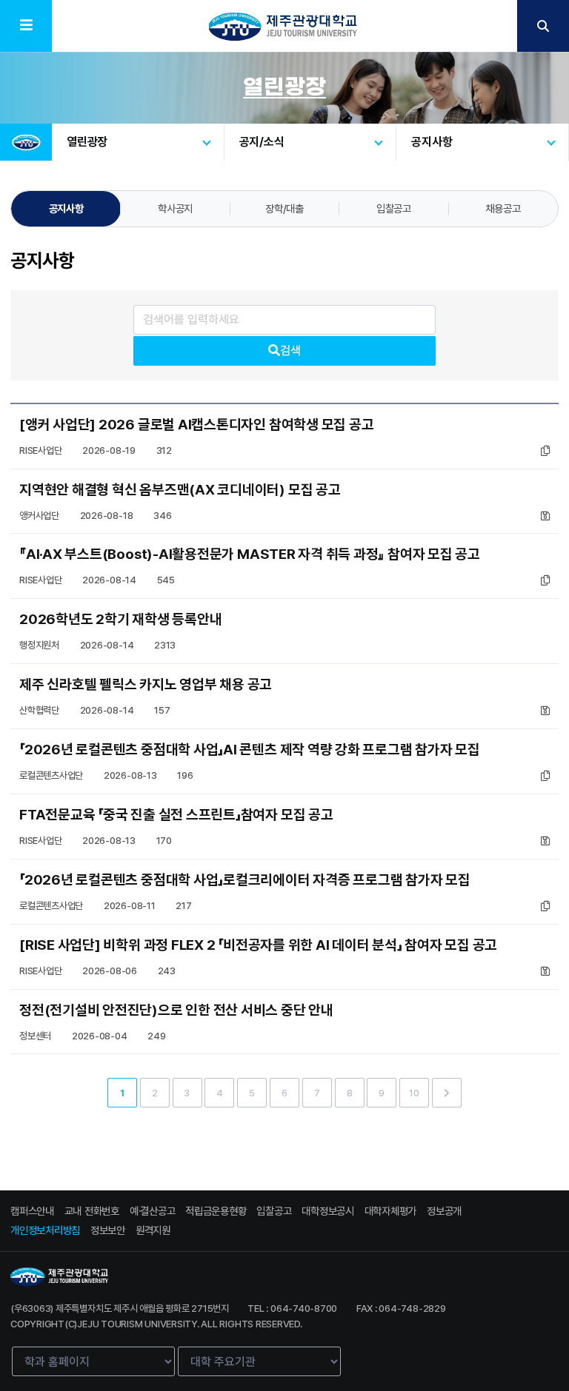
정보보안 (107, 1230)
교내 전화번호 (91, 1210)
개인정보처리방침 (45, 1230)
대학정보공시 (328, 1210)
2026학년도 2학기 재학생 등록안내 (120, 619)
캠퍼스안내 (32, 1210)
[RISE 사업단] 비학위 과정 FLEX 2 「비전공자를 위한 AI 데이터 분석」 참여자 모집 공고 (258, 944)
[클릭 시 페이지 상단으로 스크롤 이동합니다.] (529, 1190)
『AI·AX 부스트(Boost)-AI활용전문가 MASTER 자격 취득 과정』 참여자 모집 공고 (249, 554)
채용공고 (502, 208)
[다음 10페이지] (447, 1092)
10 (414, 1093)
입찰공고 (393, 208)
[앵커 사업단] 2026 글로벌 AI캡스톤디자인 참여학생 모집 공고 (196, 424)
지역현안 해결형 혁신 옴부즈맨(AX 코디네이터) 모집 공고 (180, 489)
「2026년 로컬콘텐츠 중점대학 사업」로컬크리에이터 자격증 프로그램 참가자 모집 (244, 879)
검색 (290, 350)
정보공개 (444, 1210)
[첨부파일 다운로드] (545, 451)
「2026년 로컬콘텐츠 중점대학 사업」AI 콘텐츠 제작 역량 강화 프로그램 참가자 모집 (249, 749)
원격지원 (153, 1230)
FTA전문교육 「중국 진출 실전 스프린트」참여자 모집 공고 (176, 814)
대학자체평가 (391, 1210)
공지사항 (66, 208)
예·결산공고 (153, 1210)
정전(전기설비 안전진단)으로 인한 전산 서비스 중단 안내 (176, 1010)
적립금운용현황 (215, 1210)
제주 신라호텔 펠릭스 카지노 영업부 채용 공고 (145, 684)
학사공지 (175, 208)
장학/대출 (284, 208)
